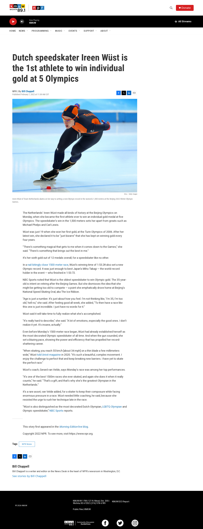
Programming (40, 31)
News (22, 31)
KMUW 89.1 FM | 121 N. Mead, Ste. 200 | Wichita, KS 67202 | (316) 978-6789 (91, 502)
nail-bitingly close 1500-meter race (47, 264)
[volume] (22, 21)
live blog (73, 426)
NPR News (27, 444)
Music (58, 31)
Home (12, 31)
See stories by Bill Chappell (29, 476)
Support (89, 31)
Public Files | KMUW (82, 509)
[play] (13, 21)
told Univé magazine (49, 354)
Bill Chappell (28, 91)
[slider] (26, 21)
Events (73, 31)
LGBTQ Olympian (112, 406)
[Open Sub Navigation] (27, 31)
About (104, 31)
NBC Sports (56, 410)
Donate (186, 7)
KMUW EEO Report (120, 502)
